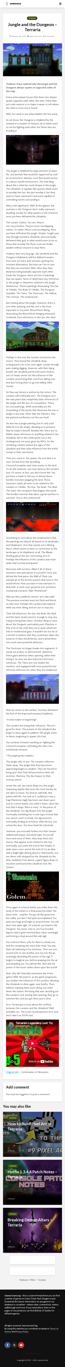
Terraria (32, 18)
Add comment (36, 36)
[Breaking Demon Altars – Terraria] (32, 1230)
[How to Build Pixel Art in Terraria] (32, 1134)
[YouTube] (21, 1345)
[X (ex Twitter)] (14, 1345)
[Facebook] (8, 1345)
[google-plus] (28, 1345)
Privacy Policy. (22, 1331)
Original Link (12, 1072)
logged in (24, 1094)
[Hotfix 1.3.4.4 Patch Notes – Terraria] (32, 1182)
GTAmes (11, 1151)
